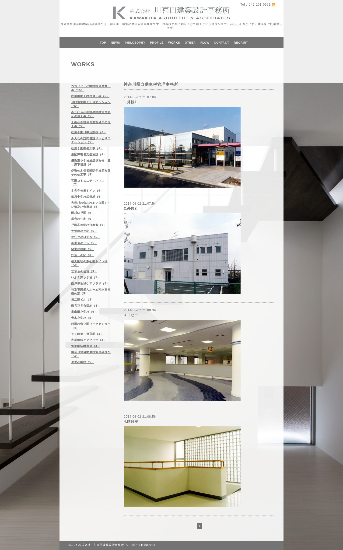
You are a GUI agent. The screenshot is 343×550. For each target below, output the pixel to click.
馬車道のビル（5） (84, 243)
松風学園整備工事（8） (87, 148)
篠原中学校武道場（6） (87, 196)
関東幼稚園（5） (82, 249)
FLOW (204, 42)
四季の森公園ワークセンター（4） (91, 325)
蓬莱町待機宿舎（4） (85, 346)
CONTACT (221, 42)
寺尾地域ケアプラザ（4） (88, 340)
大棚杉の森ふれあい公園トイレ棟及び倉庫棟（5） (91, 204)
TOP (103, 42)
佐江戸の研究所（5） (85, 237)
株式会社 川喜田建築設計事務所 (101, 544)
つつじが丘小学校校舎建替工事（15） (91, 88)
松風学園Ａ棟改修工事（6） (90, 96)
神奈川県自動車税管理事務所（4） (91, 354)
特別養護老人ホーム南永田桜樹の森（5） (91, 291)
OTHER (190, 42)
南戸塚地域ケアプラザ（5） (90, 283)
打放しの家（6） (82, 255)
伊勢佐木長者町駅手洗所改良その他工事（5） (91, 172)
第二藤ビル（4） (82, 299)
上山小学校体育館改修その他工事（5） (91, 124)
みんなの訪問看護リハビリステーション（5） (91, 140)
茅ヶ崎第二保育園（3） (87, 334)
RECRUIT (241, 42)
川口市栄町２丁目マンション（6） (91, 104)
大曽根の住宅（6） (84, 231)
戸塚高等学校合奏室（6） (88, 225)
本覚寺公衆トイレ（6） (87, 190)
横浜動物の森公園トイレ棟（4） (89, 263)
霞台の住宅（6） (82, 219)
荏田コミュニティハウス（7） (88, 182)
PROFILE (157, 42)
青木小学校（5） (82, 317)
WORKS (174, 42)
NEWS (115, 42)
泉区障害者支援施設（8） (88, 154)
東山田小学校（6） (84, 311)
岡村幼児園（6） (82, 212)
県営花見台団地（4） (85, 305)
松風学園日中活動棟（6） (88, 132)
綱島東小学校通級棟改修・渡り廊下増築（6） (91, 162)
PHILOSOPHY (135, 42)
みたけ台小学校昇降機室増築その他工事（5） (91, 114)
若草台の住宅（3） (84, 271)
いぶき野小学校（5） (85, 277)
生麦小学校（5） (82, 362)
